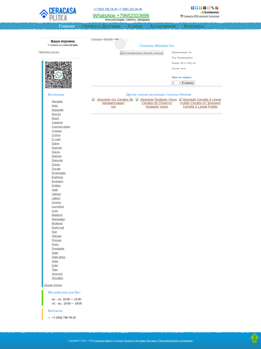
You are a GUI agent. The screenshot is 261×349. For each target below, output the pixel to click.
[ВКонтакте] (193, 7)
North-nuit (58, 227)
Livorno (56, 202)
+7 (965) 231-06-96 (130, 9)
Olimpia (56, 236)
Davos (56, 151)
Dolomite (57, 160)
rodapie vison (157, 107)
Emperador (59, 172)
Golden (56, 185)
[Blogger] (209, 7)
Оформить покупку (49, 51)
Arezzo (56, 114)
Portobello (58, 248)
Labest (56, 198)
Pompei (56, 240)
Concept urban (61, 126)
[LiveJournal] (213, 7)
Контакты (194, 25)
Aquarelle (57, 109)
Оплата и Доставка (101, 25)
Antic (55, 105)
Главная (67, 25)
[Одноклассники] (201, 7)
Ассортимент (163, 25)
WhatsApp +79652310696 (121, 15)
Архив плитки (53, 285)
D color (56, 139)
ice (113, 107)
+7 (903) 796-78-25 (105, 9)
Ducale (56, 168)
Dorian (56, 164)
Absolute (57, 101)
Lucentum (58, 206)
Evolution (57, 181)
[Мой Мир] (205, 7)
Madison (57, 215)
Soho (55, 261)
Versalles (57, 278)
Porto (55, 244)
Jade (55, 189)
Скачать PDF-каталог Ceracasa (201, 16)
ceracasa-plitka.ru (104, 340)
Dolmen (57, 156)
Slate (55, 252)
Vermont (57, 273)
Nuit (54, 231)
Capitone (57, 122)
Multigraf (57, 223)
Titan (55, 269)
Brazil (55, 118)
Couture (57, 130)
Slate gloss (59, 257)
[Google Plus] (217, 7)
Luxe (55, 210)
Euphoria (57, 177)
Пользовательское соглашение (176, 340)
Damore (57, 147)
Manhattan (58, 219)
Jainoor (56, 194)
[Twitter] (197, 7)
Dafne (55, 143)
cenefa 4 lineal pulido (200, 107)
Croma (56, 135)
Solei (55, 265)
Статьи (135, 25)
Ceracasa (96, 39)
